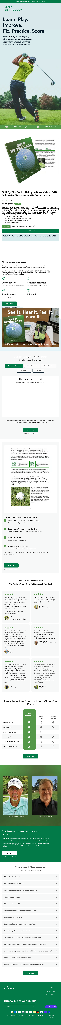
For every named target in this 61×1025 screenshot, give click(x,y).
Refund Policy (51, 991)
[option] (6, 226)
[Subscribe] (33, 1006)
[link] (9, 304)
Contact (53, 987)
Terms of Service (51, 995)
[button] (30, 231)
